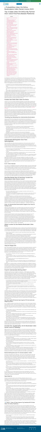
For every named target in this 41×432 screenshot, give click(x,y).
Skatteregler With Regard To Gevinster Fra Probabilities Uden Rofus (12, 52)
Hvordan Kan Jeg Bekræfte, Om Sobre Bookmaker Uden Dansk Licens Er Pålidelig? (11, 38)
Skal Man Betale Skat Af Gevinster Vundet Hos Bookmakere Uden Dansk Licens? (12, 25)
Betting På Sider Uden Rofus (11, 56)
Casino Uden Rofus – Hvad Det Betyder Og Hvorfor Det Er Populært (11, 74)
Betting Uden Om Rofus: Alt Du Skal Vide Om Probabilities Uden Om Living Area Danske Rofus (12, 60)
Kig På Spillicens (9, 47)
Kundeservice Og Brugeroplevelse (12, 48)
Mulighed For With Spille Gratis (11, 63)
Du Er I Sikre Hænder (10, 23)
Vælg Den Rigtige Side (10, 32)
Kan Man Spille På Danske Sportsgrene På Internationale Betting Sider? (11, 35)
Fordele (8, 62)
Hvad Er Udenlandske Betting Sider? (12, 33)
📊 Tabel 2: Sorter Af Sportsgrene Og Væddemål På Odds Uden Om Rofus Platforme (12, 44)
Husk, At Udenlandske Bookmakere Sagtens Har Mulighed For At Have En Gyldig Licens (12, 28)
